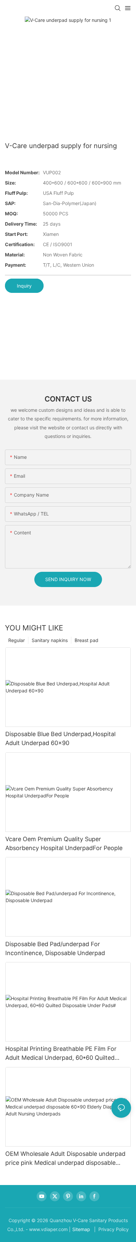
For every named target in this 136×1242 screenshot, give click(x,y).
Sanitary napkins (50, 640)
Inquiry (24, 286)
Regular (16, 640)
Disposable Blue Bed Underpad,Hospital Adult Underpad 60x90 (60, 738)
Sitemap (81, 1229)
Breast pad (86, 640)
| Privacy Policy (111, 1229)
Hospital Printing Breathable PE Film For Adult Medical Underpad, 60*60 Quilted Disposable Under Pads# (61, 1053)
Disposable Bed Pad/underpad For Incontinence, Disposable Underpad (55, 948)
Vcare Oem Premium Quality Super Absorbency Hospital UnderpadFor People (63, 843)
